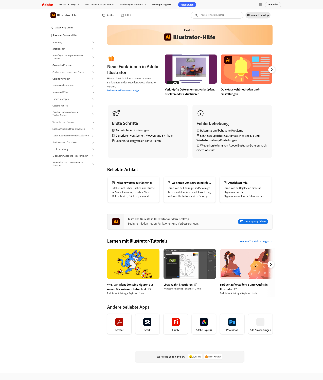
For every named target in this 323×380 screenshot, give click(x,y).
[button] (260, 4)
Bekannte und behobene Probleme (221, 130)
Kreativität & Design (67, 4)
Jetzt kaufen (187, 4)
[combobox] (217, 15)
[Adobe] (47, 4)
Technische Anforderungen (132, 130)
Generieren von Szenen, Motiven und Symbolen (145, 135)
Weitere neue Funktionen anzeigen (123, 90)
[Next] (271, 69)
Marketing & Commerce (131, 4)
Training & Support (161, 4)
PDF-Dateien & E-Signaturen (98, 4)
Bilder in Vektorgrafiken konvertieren (138, 141)
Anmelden (273, 4)
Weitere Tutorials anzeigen (255, 241)
